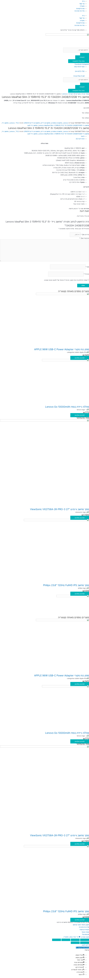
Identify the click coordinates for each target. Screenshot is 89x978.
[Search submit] (84, 54)
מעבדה (82, 6)
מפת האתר (85, 932)
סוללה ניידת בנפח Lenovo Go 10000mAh (67, 406)
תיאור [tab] (83, 136)
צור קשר (82, 4)
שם (87, 267)
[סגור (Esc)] (56, 940)
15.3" (17, 123)
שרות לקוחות (80, 8)
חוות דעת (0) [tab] (80, 139)
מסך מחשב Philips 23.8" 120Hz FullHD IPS (66, 585)
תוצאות (82, 57)
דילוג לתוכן (85, 945)
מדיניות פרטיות (80, 11)
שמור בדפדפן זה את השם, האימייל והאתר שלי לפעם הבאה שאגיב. (65, 280)
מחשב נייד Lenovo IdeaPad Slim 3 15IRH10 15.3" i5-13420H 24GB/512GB (63, 125)
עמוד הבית (85, 94)
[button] (82, 947)
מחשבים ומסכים (56, 123)
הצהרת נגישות (84, 929)
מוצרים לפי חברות (75, 94)
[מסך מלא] (75, 940)
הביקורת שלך (84, 238)
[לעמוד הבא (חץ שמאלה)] (75, 943)
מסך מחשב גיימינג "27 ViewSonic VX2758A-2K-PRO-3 (59, 509)
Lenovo (64, 94)
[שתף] (65, 940)
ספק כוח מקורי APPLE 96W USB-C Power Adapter (61, 349)
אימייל (86, 274)
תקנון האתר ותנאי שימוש (81, 925)
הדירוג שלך (85, 234)
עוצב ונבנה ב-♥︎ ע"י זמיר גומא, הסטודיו (76, 937)
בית (83, 1)
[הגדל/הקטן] (84, 940)
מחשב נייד (5, 123)
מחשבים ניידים (45, 123)
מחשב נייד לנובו (32, 125)
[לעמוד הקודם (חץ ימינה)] (84, 943)
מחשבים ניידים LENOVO (32, 123)
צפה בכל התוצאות (79, 61)
